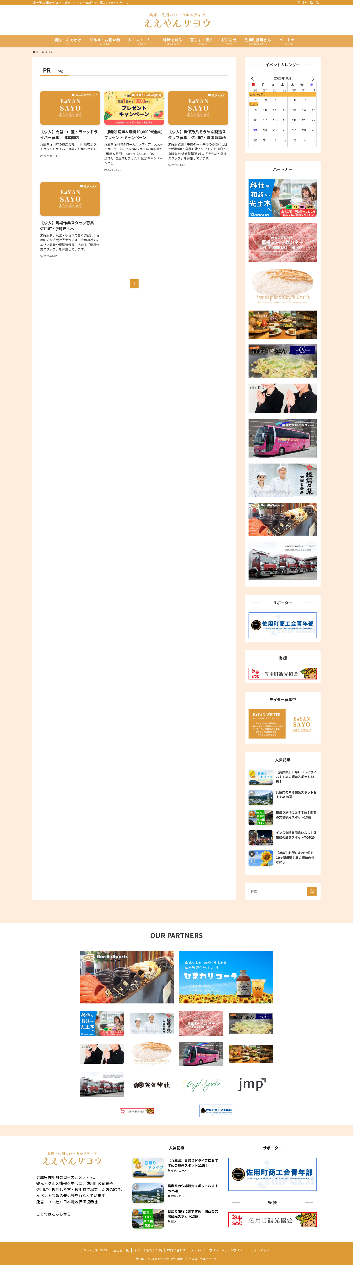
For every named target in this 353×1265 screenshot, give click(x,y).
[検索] (317, 2)
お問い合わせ (176, 1250)
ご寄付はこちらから (53, 1214)
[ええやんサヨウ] (176, 20)
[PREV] (253, 78)
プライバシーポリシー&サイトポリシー (218, 1250)
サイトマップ (260, 1250)
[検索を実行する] (312, 891)
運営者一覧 (121, 1250)
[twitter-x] (299, 2)
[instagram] (305, 2)
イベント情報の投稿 (148, 1250)
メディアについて (96, 1250)
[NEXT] (312, 78)
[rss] (311, 2)
